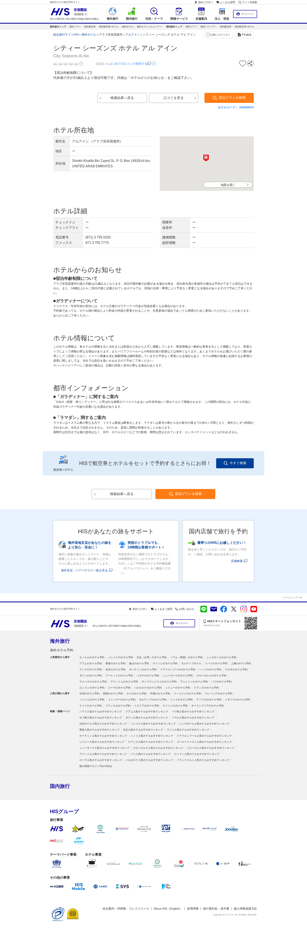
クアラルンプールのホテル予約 (177, 669)
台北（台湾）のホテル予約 (152, 657)
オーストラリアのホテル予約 (207, 705)
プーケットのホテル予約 (119, 675)
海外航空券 (90, 26)
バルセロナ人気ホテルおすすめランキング (149, 760)
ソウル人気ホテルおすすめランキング (193, 717)
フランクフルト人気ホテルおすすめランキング (203, 760)
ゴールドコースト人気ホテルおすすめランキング (204, 741)
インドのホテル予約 (181, 699)
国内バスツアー (208, 26)
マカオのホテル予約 (236, 669)
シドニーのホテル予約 (177, 687)
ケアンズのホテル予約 (206, 687)
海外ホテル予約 (61, 650)
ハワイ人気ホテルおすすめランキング (100, 711)
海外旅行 (60, 641)
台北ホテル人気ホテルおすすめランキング (103, 723)
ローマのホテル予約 (119, 687)
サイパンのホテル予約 (165, 663)
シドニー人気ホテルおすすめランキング (101, 741)
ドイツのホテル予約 (90, 705)
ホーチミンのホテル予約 (143, 669)
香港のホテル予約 (115, 663)
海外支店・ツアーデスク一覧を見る (84, 570)
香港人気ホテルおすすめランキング (99, 729)
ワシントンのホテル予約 (194, 681)
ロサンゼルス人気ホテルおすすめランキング (158, 747)
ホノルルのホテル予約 (91, 657)
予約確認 (246, 34)
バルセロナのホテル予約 (148, 687)
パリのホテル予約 (221, 681)
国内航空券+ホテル (244, 26)
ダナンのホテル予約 (90, 675)
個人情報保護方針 (245, 908)
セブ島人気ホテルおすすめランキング (100, 717)
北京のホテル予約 (115, 669)
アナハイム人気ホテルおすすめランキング (103, 754)
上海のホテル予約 (241, 663)
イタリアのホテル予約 (146, 705)
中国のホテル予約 (160, 693)
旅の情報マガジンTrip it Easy (95, 766)
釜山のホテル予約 (139, 663)
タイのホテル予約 (137, 693)
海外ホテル (127, 26)
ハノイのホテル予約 (210, 669)
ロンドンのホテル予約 (91, 687)
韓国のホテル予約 (113, 693)
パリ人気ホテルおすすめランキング (151, 754)
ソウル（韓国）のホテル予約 (186, 657)
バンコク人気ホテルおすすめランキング (153, 723)
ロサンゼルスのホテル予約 (211, 675)
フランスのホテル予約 (118, 705)
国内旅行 (60, 786)
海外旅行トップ (58, 26)
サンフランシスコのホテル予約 (159, 681)
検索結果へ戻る (122, 98)
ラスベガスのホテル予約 (93, 681)
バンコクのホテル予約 (120, 657)
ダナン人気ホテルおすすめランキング (147, 717)
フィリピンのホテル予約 (187, 693)
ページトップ (290, 597)
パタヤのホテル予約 (148, 675)
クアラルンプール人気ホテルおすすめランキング (204, 735)
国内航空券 (225, 26)
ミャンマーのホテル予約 (122, 699)
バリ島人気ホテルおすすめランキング (193, 711)
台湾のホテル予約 (89, 693)
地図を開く (228, 185)
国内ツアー (191, 26)
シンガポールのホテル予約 (221, 657)
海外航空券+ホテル (109, 26)
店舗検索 (237, 561)
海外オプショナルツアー (149, 26)
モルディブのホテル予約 (153, 699)
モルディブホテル (191, 663)
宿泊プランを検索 (232, 97)
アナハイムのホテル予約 (124, 681)
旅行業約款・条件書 (216, 908)
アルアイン (132, 34)
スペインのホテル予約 (175, 705)
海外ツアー (75, 26)
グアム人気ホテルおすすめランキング (147, 711)
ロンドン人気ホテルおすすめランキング (196, 754)
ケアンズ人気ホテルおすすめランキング (150, 741)
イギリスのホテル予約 (237, 699)
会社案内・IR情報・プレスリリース (126, 908)
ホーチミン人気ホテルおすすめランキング (103, 735)
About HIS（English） (168, 908)
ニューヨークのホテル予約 (178, 675)
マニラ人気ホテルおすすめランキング (188, 729)
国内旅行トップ (174, 26)
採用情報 (193, 908)
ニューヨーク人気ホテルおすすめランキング (104, 747)
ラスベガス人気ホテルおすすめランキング (210, 747)
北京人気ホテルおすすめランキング (143, 729)
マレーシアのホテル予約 (218, 693)
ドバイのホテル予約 (216, 663)
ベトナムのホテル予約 (91, 699)
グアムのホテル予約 (90, 663)
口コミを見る (174, 98)
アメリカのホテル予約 (208, 699)
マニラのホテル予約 (90, 669)
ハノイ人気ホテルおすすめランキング (152, 735)
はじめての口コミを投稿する (128, 63)
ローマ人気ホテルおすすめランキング (100, 760)
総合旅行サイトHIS (66, 34)
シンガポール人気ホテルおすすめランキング (204, 723)
